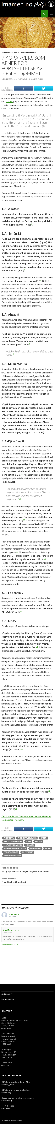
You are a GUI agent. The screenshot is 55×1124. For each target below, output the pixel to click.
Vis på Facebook (7, 945)
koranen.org (6, 1100)
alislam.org (6, 1092)
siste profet (27, 852)
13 (21, 611)
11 (17, 551)
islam (16, 53)
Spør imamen (7, 994)
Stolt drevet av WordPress (11, 1120)
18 (16, 808)
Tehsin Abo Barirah (12, 855)
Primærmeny (51, 13)
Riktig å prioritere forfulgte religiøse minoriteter (25, 870)
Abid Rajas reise (11, 930)
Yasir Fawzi (23, 79)
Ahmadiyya (7, 53)
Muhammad (35, 848)
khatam (38, 841)
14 (37, 646)
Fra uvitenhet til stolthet (13, 880)
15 (46, 706)
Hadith (44, 838)
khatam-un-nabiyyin (13, 845)
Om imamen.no (8, 999)
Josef (28, 841)
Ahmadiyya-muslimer (27, 838)
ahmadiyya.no (7, 1084)
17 (49, 791)
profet (48, 848)
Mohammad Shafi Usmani (15, 848)
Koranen (30, 845)
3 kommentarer (36, 79)
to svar (9, 101)
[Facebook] (23, 88)
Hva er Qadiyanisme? (13, 841)
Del (17, 945)
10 (24, 520)
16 (22, 749)
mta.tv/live (6, 1108)
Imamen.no (14, 914)
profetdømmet (11, 852)
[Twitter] (43, 88)
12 (45, 558)
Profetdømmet (28, 53)
